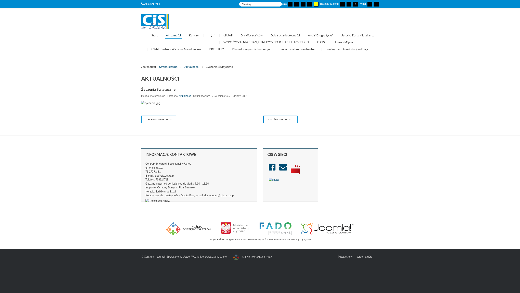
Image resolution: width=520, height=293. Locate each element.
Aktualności (185, 96)
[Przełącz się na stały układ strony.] (369, 4)
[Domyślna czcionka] (349, 4)
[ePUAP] (274, 179)
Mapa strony (345, 256)
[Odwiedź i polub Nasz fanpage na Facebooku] (272, 169)
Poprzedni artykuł (159, 119)
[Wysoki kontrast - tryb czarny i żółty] (309, 4)
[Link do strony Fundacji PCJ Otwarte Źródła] (328, 228)
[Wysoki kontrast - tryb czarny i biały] (303, 4)
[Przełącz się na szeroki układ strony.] (376, 4)
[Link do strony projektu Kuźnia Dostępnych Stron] (188, 228)
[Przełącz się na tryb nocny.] (296, 4)
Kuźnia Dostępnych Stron (256, 256)
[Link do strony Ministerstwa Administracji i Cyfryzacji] (235, 228)
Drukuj (296, 95)
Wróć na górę (364, 256)
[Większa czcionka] (355, 4)
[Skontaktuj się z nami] (283, 169)
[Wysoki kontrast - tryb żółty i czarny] (316, 4)
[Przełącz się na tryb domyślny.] (290, 4)
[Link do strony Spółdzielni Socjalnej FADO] (275, 228)
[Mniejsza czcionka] (342, 4)
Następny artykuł (279, 119)
